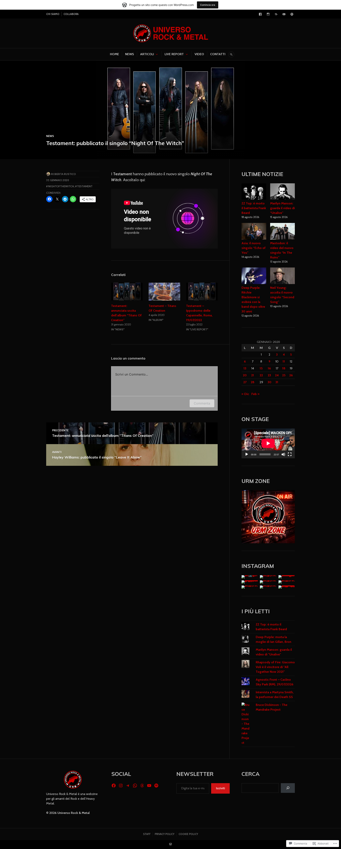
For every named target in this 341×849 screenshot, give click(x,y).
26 (291, 375)
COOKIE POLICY (188, 834)
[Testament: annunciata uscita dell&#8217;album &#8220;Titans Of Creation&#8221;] (127, 292)
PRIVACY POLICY (164, 834)
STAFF (147, 834)
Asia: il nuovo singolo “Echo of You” (254, 247)
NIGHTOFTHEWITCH (61, 186)
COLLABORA (71, 14)
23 (269, 375)
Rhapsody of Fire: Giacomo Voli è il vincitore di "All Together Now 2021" (275, 667)
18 (283, 368)
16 (269, 368)
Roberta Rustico (63, 174)
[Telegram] (276, 14)
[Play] (247, 454)
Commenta (202, 403)
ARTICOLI (147, 54)
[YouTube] (284, 14)
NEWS (129, 54)
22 (261, 375)
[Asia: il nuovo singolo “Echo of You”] (254, 232)
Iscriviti (220, 788)
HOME (114, 54)
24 (277, 375)
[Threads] (142, 785)
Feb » (255, 394)
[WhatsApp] (135, 785)
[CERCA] (231, 54)
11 (284, 361)
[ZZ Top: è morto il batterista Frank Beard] (254, 192)
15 (261, 368)
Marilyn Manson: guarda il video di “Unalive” (282, 208)
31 (276, 382)
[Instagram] (268, 14)
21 (252, 375)
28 (252, 382)
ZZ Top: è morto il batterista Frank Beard (254, 208)
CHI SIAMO (52, 14)
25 (284, 375)
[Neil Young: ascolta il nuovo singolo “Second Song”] (282, 276)
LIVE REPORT (174, 54)
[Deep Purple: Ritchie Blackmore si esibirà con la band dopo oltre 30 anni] (254, 276)
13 (245, 368)
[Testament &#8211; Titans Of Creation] (164, 292)
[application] (268, 443)
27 (244, 382)
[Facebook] (260, 14)
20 (245, 375)
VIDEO (199, 54)
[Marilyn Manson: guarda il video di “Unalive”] (282, 192)
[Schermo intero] (290, 454)
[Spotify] (292, 14)
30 (269, 382)
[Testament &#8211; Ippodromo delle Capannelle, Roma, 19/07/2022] (202, 292)
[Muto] (283, 454)
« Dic (245, 394)
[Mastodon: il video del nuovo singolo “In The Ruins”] (282, 232)
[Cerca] (288, 788)
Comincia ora (207, 4)
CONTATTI (217, 54)
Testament (85, 186)
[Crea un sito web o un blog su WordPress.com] (170, 844)
